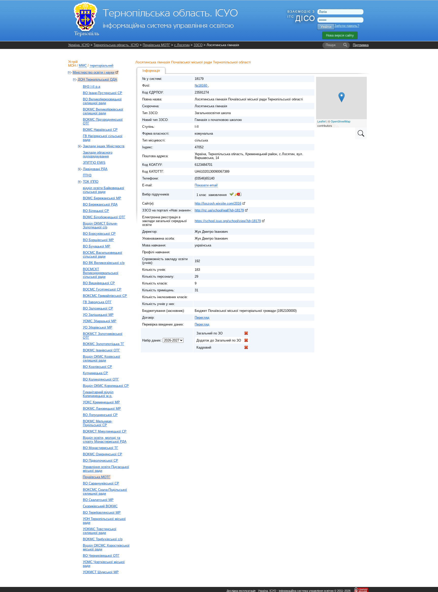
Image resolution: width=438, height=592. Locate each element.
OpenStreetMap (340, 121)
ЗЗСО (198, 45)
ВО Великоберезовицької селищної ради (102, 101)
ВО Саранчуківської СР (101, 483)
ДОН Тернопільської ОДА (97, 79)
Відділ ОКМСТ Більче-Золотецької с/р (100, 225)
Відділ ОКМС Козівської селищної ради (101, 358)
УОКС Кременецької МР (101, 402)
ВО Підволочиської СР (100, 460)
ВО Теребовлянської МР (102, 512)
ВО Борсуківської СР (99, 234)
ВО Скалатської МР (98, 500)
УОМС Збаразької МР (99, 321)
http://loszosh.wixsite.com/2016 (218, 203)
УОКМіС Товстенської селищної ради (99, 531)
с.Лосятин (182, 45)
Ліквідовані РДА (95, 169)
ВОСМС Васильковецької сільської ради (102, 254)
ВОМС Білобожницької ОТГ (104, 217)
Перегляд (202, 317)
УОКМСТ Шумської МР (101, 572)
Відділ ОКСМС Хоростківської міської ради (106, 547)
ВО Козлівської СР (97, 367)
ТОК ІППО (90, 182)
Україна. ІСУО (78, 45)
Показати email (206, 185)
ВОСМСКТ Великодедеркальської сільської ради (100, 273)
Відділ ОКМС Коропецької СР (106, 386)
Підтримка (361, 45)
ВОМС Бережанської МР (102, 198)
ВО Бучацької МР (96, 246)
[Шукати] (345, 45)
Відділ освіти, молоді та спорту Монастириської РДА (104, 439)
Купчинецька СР (95, 373)
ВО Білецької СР (96, 211)
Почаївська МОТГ (156, 45)
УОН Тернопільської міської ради (104, 521)
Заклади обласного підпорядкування (97, 154)
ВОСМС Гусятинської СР (102, 289)
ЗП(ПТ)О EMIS (94, 163)
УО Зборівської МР (97, 327)
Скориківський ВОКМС (100, 506)
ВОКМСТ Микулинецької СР (104, 431)
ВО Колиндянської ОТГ (101, 379)
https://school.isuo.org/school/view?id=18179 (228, 221)
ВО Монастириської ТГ (100, 448)
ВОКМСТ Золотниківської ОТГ (102, 335)
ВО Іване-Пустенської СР (102, 93)
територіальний (101, 65)
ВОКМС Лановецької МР (102, 408)
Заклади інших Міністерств (103, 146)
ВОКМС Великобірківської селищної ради (103, 111)
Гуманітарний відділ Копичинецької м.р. (98, 394)
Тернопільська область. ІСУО (116, 45)
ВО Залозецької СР (98, 308)
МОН (72, 65)
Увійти (325, 27)
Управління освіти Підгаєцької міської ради (106, 469)
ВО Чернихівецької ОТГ (101, 556)
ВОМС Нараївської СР (100, 130)
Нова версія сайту (340, 35)
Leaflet (321, 121)
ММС (83, 65)
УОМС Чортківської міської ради (104, 564)
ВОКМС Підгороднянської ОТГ (103, 121)
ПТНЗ (87, 175)
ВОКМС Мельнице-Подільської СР (97, 423)
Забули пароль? (346, 26)
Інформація (151, 71)
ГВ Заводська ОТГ (97, 302)
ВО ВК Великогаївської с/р (103, 263)
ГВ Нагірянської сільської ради (102, 138)
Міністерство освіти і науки (93, 72)
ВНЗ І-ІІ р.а (91, 86)
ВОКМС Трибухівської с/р (102, 539)
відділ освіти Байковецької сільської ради (103, 190)
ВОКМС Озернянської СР (102, 454)
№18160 (201, 85)
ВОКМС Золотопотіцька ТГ (103, 344)
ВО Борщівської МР (98, 240)
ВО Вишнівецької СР (99, 283)
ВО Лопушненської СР (100, 415)
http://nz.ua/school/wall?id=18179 (219, 210)
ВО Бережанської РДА (100, 204)
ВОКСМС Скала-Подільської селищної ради (105, 491)
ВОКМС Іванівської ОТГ (101, 350)
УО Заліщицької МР (98, 315)
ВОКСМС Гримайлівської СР (105, 296)
